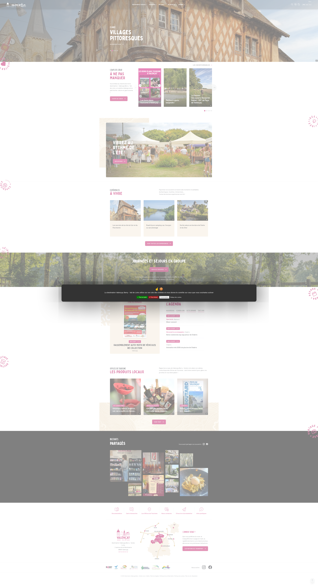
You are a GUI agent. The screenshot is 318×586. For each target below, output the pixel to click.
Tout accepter (143, 297)
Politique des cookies (175, 297)
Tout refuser (154, 297)
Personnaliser (164, 297)
